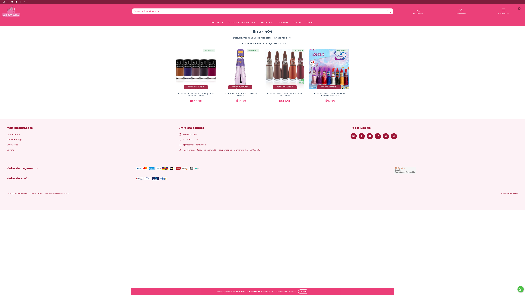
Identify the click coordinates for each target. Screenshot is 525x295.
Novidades (282, 22)
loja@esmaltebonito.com (195, 145)
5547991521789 (190, 134)
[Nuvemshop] (509, 194)
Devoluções (12, 145)
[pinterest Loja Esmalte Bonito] (24, 2)
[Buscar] (389, 11)
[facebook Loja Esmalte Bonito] (8, 2)
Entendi (303, 291)
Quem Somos (13, 134)
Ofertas (297, 22)
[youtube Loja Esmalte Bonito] (12, 2)
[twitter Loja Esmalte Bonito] (21, 2)
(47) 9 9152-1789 (190, 139)
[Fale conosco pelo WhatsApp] (520, 289)
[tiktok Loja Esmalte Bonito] (16, 2)
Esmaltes (216, 22)
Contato (310, 22)
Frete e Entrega (14, 139)
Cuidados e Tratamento (240, 22)
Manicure (265, 22)
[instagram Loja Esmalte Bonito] (4, 2)
